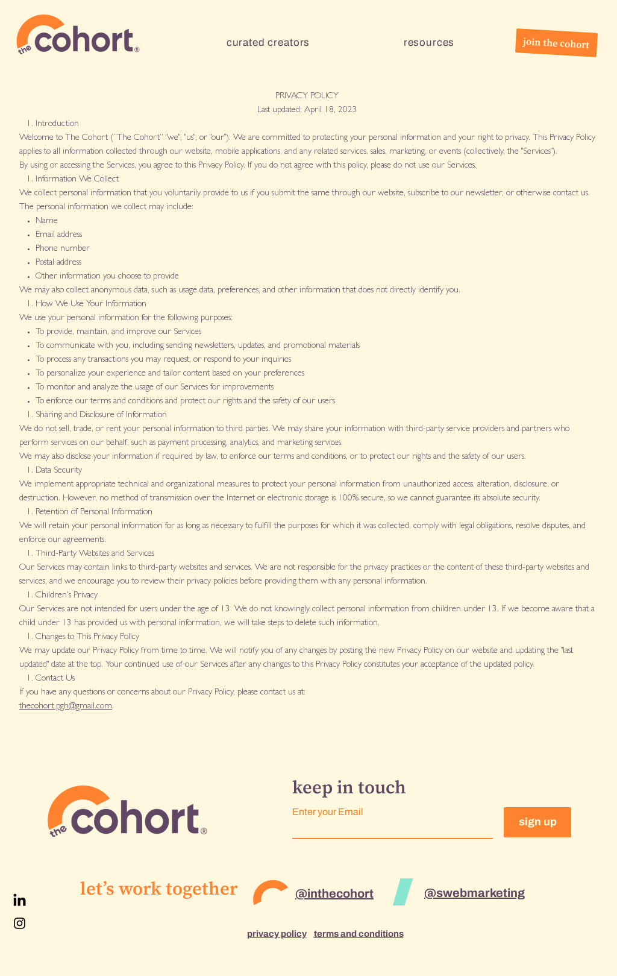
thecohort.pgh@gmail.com (65, 706)
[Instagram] (19, 923)
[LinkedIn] (19, 900)
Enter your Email (327, 812)
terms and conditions (359, 934)
